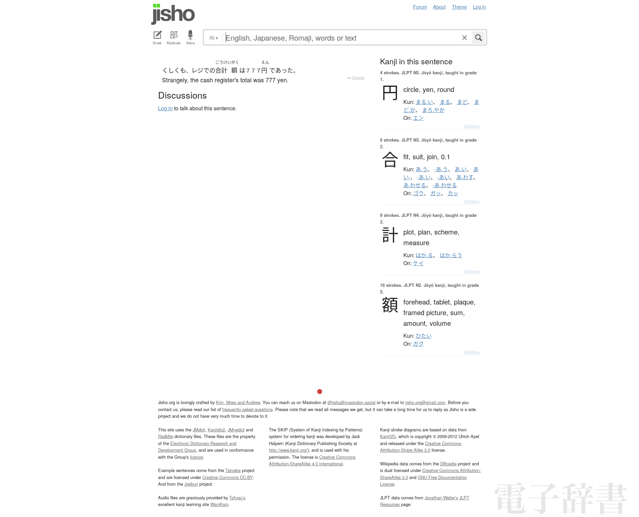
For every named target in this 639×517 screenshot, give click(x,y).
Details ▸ (472, 126)
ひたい (424, 335)
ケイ (418, 263)
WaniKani (219, 504)
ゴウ (418, 193)
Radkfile (165, 436)
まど (462, 102)
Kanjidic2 (216, 429)
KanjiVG (388, 436)
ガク (418, 343)
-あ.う (441, 169)
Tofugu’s (237, 497)
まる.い (424, 102)
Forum (420, 6)
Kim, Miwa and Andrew (238, 402)
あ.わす (464, 177)
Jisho (173, 14)
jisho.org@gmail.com (425, 402)
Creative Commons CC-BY (227, 477)
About (439, 6)
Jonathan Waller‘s (441, 497)
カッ (453, 193)
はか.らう (451, 255)
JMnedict (236, 429)
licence (196, 457)
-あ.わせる (445, 185)
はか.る (424, 255)
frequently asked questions (247, 409)
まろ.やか (433, 110)
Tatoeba (358, 77)
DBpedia (448, 463)
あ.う (422, 169)
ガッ (435, 193)
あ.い (461, 169)
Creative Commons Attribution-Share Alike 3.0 (420, 446)
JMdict (199, 429)
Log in (479, 6)
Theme (459, 6)
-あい (443, 177)
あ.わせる (414, 185)
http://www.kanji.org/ (288, 450)
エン (418, 118)
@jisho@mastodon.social (351, 402)
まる (445, 102)
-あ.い (424, 177)
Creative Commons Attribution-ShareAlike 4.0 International (312, 460)
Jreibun (191, 484)
